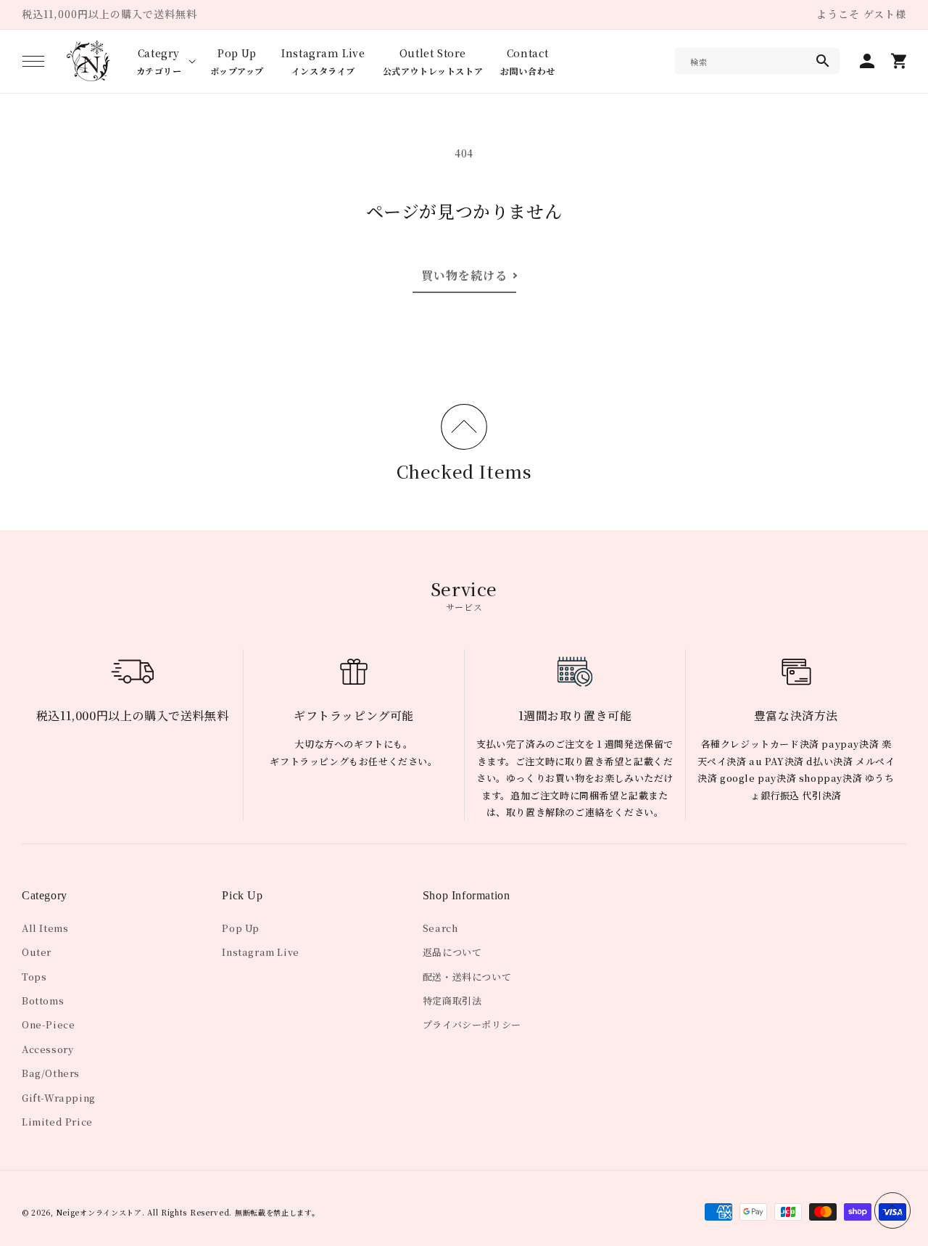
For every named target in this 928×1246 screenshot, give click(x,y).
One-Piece (48, 1024)
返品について (452, 952)
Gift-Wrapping (59, 1098)
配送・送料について (467, 976)
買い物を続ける (464, 275)
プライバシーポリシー (472, 1024)
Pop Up (241, 928)
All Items (45, 928)
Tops (34, 976)
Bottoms (43, 1000)
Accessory (47, 1049)
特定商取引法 (452, 1000)
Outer (36, 952)
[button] (33, 61)
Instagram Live (260, 952)
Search (440, 928)
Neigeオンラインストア (99, 1212)
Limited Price (57, 1122)
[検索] (823, 61)
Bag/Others (51, 1073)
